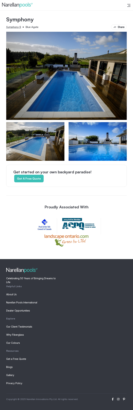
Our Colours (13, 342)
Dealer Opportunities (18, 310)
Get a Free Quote (16, 358)
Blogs (9, 366)
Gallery (10, 375)
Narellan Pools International (21, 302)
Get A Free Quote (29, 178)
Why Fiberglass (15, 334)
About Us (11, 294)
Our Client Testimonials (19, 326)
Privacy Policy (14, 383)
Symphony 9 (13, 27)
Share (121, 27)
